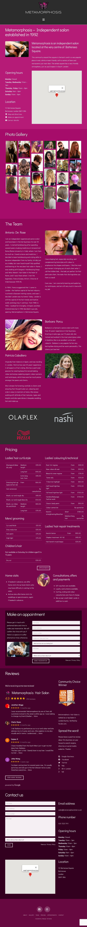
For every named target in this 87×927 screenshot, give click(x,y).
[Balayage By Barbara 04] (62, 193)
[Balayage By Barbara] (24, 188)
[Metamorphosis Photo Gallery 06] (75, 149)
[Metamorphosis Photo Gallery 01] (11, 152)
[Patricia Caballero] (50, 145)
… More (35, 716)
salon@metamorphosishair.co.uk (70, 810)
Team (37, 915)
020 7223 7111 (63, 823)
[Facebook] (40, 909)
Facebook (65, 759)
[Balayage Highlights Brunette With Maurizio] (24, 167)
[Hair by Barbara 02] (11, 185)
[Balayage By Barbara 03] (75, 202)
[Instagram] (47, 909)
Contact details (13, 120)
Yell (62, 772)
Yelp (62, 765)
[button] (43, 19)
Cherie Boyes (16, 722)
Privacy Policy (76, 660)
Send (9, 845)
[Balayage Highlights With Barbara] (62, 165)
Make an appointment (15, 117)
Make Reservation (40, 661)
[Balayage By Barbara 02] (50, 198)
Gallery (31, 915)
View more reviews (14, 777)
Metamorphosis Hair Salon (68, 714)
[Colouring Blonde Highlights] (11, 169)
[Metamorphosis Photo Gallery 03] (50, 158)
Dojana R (14, 739)
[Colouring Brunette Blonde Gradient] (37, 178)
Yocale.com (62, 724)
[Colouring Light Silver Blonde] (62, 178)
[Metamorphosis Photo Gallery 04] (62, 149)
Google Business (67, 756)
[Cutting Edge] (24, 149)
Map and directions (14, 114)
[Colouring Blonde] (50, 177)
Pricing (43, 915)
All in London (66, 769)
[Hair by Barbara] (37, 193)
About (25, 915)
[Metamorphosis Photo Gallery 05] (37, 162)
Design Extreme (47, 918)
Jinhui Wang (15, 759)
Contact (61, 915)
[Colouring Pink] (75, 181)
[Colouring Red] (75, 165)
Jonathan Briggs (17, 705)
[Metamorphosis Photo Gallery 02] (37, 147)
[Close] (62, 88)
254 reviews (30, 699)
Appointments (44, 568)
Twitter (64, 762)
